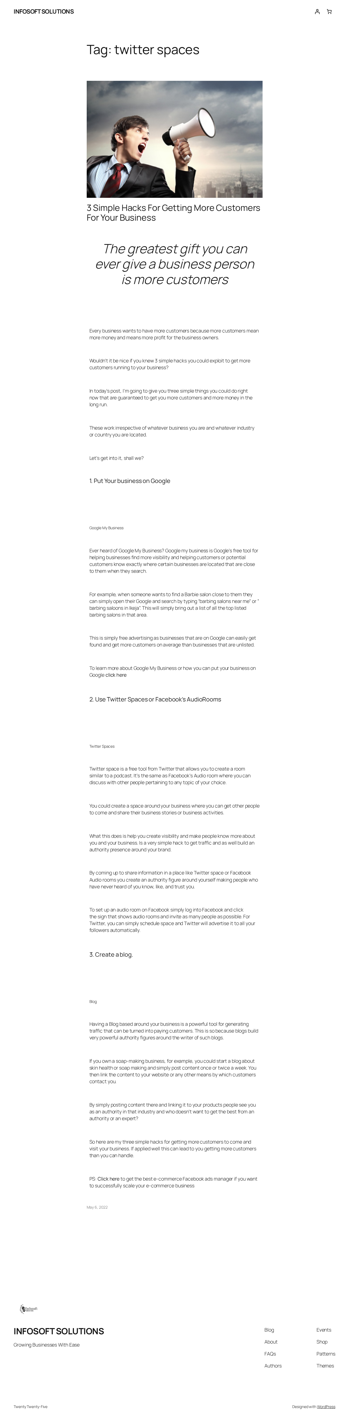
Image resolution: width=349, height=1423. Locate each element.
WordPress (326, 1406)
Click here (108, 1178)
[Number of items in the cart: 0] (329, 11)
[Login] (317, 11)
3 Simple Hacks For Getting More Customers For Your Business (173, 212)
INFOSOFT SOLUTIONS (44, 11)
